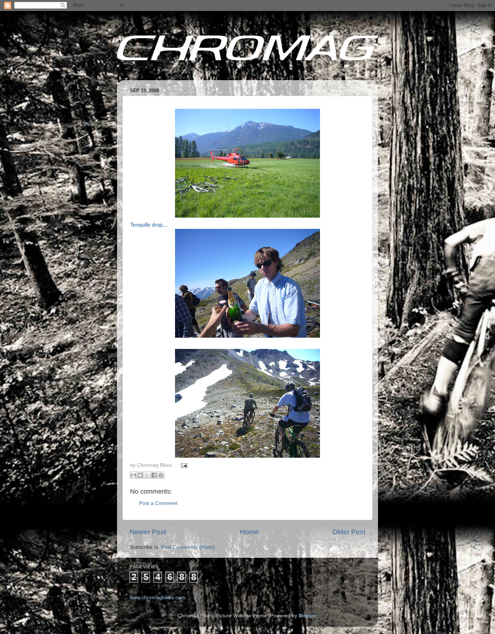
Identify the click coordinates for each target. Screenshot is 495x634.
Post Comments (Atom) (188, 547)
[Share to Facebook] (154, 475)
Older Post (348, 532)
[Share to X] (147, 475)
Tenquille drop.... (149, 225)
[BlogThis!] (140, 475)
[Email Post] (183, 465)
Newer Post (148, 532)
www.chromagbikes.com (157, 597)
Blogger (307, 615)
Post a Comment (158, 503)
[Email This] (133, 475)
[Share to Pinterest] (161, 475)
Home (249, 532)
